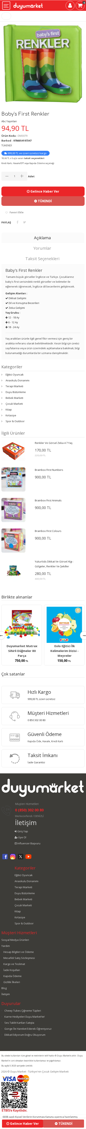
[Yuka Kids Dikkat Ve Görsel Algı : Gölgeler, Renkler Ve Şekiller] (13, 571)
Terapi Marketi (14, 386)
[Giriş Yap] (70, 6)
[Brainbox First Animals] (13, 509)
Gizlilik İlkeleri (11, 982)
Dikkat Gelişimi (17, 298)
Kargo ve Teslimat (14, 964)
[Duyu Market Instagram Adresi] (12, 858)
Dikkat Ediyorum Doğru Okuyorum (24, 1035)
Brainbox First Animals (48, 500)
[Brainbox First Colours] (13, 540)
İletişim (26, 822)
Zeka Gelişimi (16, 308)
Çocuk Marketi (14, 403)
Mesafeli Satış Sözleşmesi (19, 958)
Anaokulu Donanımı (17, 380)
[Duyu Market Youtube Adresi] (28, 858)
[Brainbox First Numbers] (13, 479)
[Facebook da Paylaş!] (17, 222)
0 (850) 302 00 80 (29, 810)
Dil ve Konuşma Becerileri (23, 303)
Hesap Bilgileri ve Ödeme (18, 952)
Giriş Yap (22, 831)
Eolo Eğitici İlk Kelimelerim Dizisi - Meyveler (64, 651)
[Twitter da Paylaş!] (24, 222)
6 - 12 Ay (13, 322)
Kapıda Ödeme (12, 976)
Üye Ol (22, 837)
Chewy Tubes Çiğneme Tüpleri (22, 1010)
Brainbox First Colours (48, 531)
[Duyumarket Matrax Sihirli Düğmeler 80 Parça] (21, 625)
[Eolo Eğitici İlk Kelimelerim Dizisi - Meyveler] (64, 625)
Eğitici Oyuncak (15, 374)
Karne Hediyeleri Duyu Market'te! (24, 1016)
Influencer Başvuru (28, 843)
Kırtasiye (11, 415)
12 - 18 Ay (13, 317)
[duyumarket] (28, 4)
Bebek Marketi (14, 398)
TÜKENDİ (44, 201)
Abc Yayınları (9, 121)
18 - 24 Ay (13, 327)
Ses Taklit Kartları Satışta (19, 1022)
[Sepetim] (80, 6)
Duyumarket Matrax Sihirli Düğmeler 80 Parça (22, 651)
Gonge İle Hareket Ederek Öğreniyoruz (28, 1028)
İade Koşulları (11, 970)
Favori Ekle (17, 212)
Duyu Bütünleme (16, 392)
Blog (4, 988)
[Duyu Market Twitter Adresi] (20, 858)
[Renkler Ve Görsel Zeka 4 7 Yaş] (13, 450)
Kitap (9, 409)
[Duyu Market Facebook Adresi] (5, 858)
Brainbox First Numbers (49, 470)
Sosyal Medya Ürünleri (15, 940)
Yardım (5, 946)
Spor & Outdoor (15, 421)
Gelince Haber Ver (44, 191)
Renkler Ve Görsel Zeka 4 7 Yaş (53, 443)
